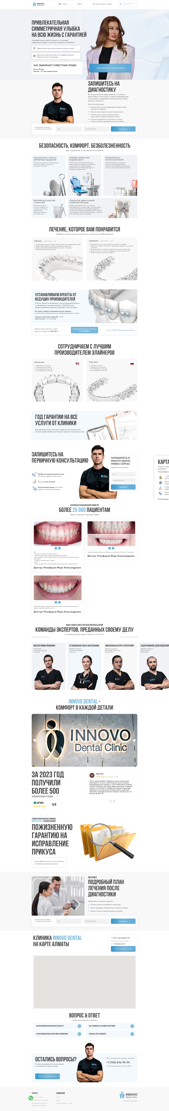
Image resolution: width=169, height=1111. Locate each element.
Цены (58, 1097)
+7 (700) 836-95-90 (119, 944)
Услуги (65, 4)
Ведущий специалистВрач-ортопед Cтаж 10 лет (147, 650)
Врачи (80, 4)
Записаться (123, 129)
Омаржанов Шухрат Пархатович (119, 645)
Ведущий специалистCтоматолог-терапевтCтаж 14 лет (76, 650)
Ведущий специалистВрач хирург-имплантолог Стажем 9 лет (113, 650)
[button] (120, 4)
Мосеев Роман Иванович (44, 645)
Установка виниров (38, 1097)
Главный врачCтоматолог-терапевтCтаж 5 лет (40, 650)
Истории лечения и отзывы (102, 4)
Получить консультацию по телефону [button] (129, 3)
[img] (49, 672)
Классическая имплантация (40, 1100)
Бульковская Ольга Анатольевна (84, 645)
